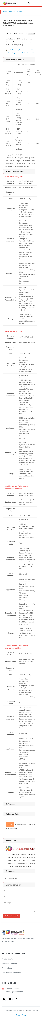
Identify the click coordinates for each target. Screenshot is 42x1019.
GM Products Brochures (11, 973)
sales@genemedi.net (14, 992)
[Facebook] (4, 999)
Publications (7, 968)
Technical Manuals (9, 964)
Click (10, 824)
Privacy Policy (21, 1015)
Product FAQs (7, 959)
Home (5, 11)
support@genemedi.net (15, 988)
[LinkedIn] (10, 999)
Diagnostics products (15, 11)
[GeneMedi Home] (21, 932)
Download (31, 34)
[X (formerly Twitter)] (16, 999)
